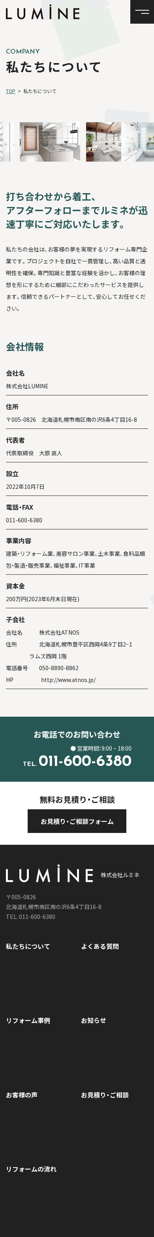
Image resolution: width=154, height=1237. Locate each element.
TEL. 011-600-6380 (30, 916)
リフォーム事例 (28, 1020)
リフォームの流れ (31, 1169)
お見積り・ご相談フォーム (77, 821)
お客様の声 (22, 1094)
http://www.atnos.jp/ (68, 680)
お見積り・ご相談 (105, 1094)
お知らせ (93, 1020)
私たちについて (28, 946)
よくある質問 (100, 946)
